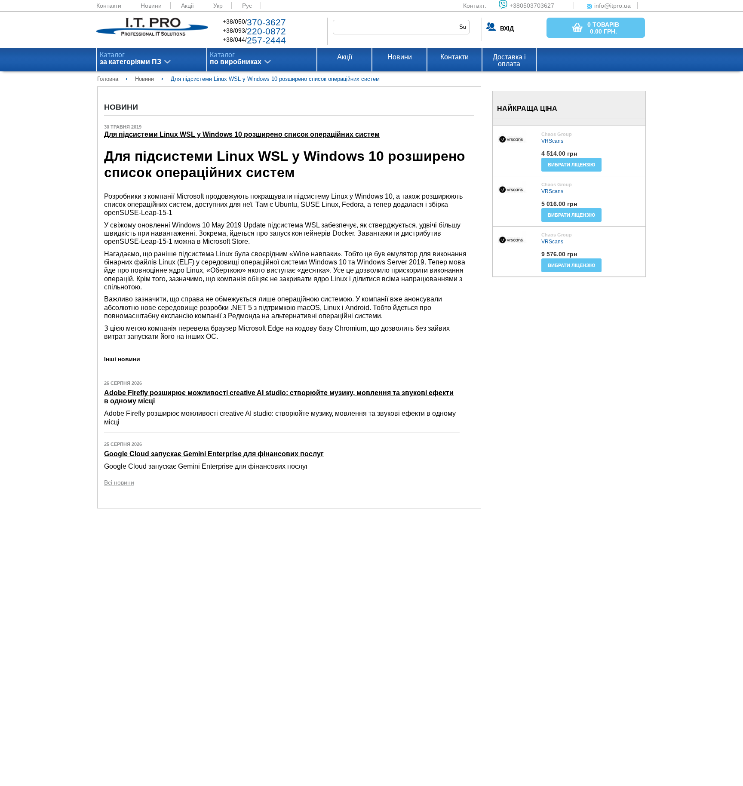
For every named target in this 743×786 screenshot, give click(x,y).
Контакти (108, 5)
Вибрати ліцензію (571, 164)
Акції (187, 5)
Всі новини (119, 482)
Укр (218, 5)
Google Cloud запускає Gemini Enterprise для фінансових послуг (214, 453)
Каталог (130, 58)
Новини (151, 5)
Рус (247, 5)
